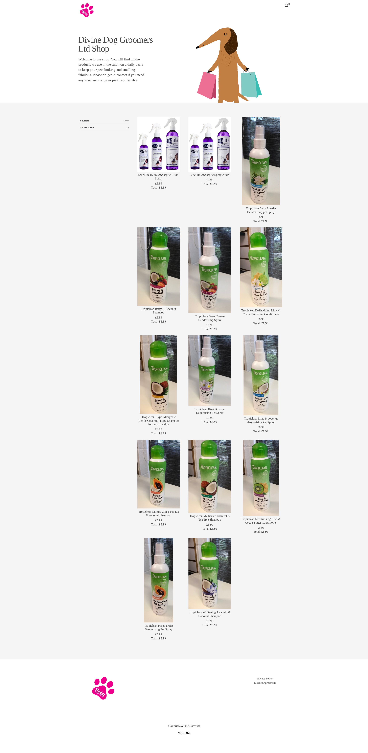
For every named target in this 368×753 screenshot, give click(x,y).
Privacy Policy (265, 678)
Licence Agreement (265, 682)
